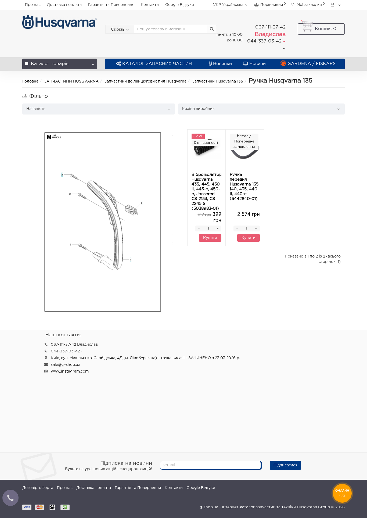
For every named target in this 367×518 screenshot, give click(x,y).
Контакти (150, 4)
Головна (30, 81)
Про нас (33, 4)
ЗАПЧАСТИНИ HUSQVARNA (71, 81)
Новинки (222, 64)
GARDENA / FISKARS (311, 64)
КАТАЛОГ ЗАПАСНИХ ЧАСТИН (157, 64)
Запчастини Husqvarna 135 (217, 81)
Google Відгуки (179, 4)
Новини (257, 64)
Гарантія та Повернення (111, 4)
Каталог (50, 64)
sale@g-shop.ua (65, 364)
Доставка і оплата (64, 4)
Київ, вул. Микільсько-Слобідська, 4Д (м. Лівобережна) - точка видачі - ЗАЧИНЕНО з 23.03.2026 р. (145, 358)
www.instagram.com (70, 371)
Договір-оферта (37, 488)
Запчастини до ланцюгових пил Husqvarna (145, 81)
